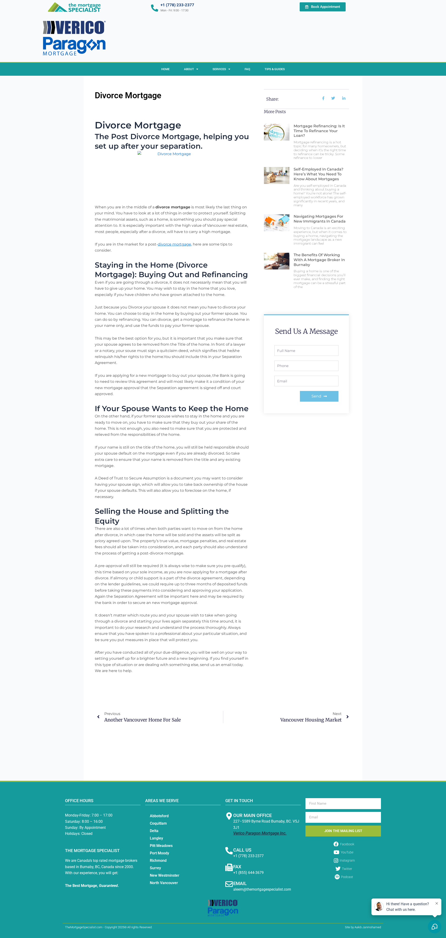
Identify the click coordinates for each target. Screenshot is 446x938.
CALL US (242, 850)
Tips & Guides (275, 69)
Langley (156, 838)
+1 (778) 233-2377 (177, 5)
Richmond (158, 860)
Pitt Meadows (161, 845)
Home (165, 69)
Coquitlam (158, 823)
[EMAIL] (229, 884)
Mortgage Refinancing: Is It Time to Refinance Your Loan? (319, 131)
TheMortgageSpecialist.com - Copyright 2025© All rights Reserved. (108, 927)
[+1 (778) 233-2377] (154, 8)
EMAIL (240, 883)
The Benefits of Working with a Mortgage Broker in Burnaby (319, 260)
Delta (154, 831)
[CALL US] (229, 850)
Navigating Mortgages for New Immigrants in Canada (320, 218)
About (189, 69)
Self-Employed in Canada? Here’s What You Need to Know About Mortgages (318, 174)
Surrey (155, 868)
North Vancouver (164, 883)
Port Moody (159, 853)
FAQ (247, 69)
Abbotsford (159, 816)
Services (219, 69)
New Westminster (164, 875)
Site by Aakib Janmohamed (363, 927)
